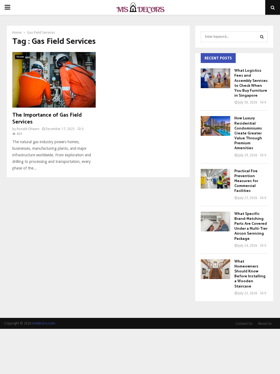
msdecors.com (43, 323)
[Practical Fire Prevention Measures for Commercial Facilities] (215, 179)
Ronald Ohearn (28, 129)
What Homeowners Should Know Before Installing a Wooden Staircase (250, 274)
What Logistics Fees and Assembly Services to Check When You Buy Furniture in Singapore (251, 83)
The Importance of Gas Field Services (47, 118)
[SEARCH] (262, 36)
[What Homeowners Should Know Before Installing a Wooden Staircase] (215, 269)
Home (20, 56)
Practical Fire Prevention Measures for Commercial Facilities (246, 181)
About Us (265, 324)
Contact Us (244, 324)
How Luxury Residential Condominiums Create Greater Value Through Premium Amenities (248, 133)
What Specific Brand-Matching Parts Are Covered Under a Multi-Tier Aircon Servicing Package (250, 226)
